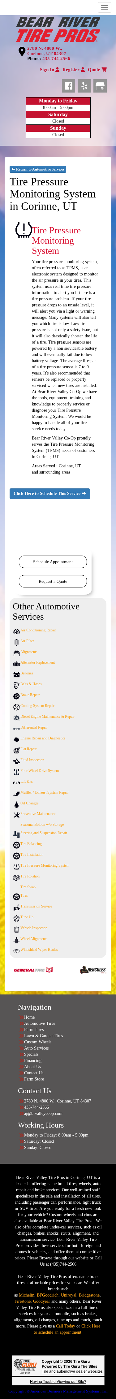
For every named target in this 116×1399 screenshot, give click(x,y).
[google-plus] (100, 84)
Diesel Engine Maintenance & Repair (47, 716)
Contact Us (33, 1073)
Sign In (47, 69)
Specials (31, 1054)
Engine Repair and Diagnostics (43, 738)
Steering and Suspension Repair (43, 833)
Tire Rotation (30, 876)
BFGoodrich (47, 1295)
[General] (20, 969)
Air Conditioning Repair (38, 630)
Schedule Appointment (53, 562)
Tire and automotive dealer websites (72, 1368)
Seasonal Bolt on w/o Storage (42, 824)
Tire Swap (28, 887)
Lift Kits (26, 781)
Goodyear (42, 1301)
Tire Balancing (31, 844)
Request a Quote (53, 581)
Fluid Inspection (32, 760)
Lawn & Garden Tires (43, 1035)
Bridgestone (89, 1295)
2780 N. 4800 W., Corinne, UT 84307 (46, 51)
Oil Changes (29, 803)
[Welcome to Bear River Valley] (58, 28)
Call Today (66, 1326)
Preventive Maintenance (37, 814)
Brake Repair (30, 695)
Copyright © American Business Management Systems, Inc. (58, 1391)
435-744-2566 (56, 58)
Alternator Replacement (37, 662)
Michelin (26, 1295)
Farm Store (34, 1079)
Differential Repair (34, 727)
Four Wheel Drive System (39, 771)
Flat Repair (28, 749)
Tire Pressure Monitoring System (44, 865)
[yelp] (85, 84)
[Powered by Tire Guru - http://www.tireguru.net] (25, 1365)
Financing (32, 1060)
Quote (94, 69)
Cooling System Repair (37, 706)
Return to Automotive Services (39, 169)
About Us (32, 1066)
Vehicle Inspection (33, 928)
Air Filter (27, 641)
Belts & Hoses (31, 684)
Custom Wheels (37, 1042)
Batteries (26, 673)
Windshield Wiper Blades (39, 949)
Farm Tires (34, 1029)
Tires (24, 895)
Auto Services (36, 1048)
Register (71, 69)
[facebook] (70, 84)
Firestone (23, 1301)
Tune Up (26, 917)
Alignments (28, 652)
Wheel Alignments (33, 939)
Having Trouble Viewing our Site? (58, 1381)
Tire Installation (31, 854)
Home (29, 1017)
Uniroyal (68, 1295)
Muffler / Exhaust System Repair (44, 792)
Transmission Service (36, 906)
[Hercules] (85, 969)
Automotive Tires (39, 1023)
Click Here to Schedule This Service (48, 493)
